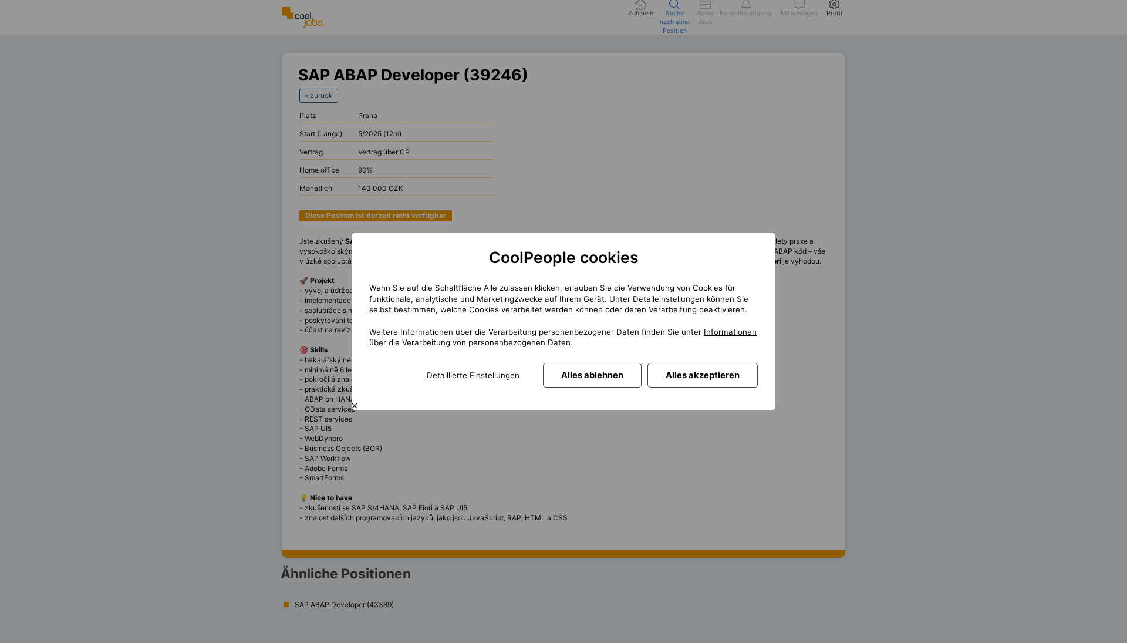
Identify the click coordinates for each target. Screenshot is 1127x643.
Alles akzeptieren (703, 375)
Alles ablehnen (592, 375)
